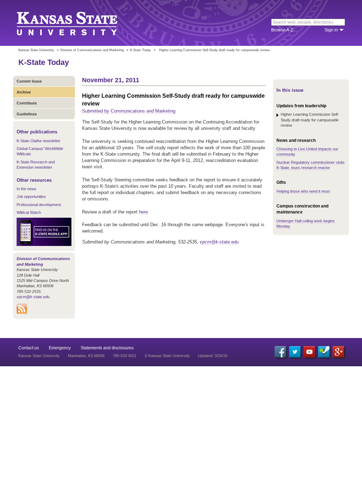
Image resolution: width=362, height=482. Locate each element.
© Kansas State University (167, 356)
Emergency (60, 347)
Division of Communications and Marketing (92, 50)
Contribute (27, 103)
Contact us (28, 347)
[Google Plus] (338, 351)
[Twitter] (294, 351)
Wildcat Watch (29, 212)
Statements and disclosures (107, 347)
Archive (24, 92)
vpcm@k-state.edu (33, 297)
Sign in (331, 30)
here (143, 212)
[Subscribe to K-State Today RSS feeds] (22, 312)
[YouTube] (309, 351)
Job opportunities (31, 196)
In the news (26, 189)
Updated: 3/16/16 (212, 356)
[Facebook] (280, 351)
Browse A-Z (282, 30)
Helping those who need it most (303, 191)
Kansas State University (75, 23)
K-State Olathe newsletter (38, 141)
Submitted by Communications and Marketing (128, 111)
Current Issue (29, 81)
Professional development (39, 205)
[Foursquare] (323, 351)
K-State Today (140, 50)
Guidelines (27, 114)
